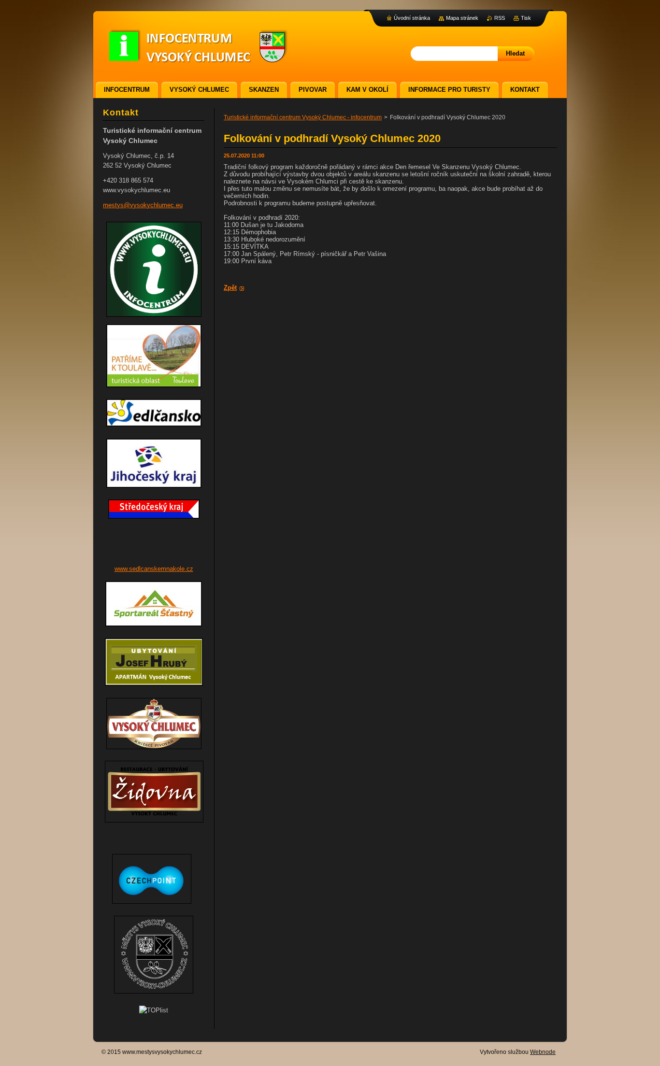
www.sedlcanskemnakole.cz (154, 568)
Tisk (526, 18)
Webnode (543, 1052)
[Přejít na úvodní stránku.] (197, 58)
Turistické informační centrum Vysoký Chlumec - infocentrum (303, 117)
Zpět (230, 287)
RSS (499, 18)
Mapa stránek (462, 18)
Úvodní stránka (412, 18)
